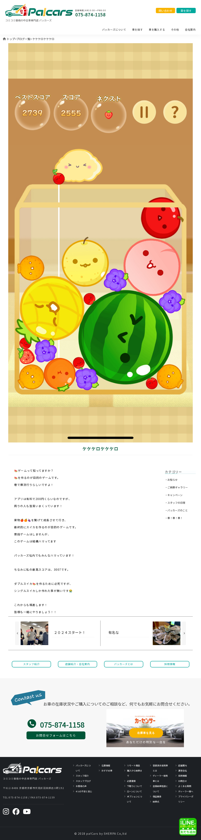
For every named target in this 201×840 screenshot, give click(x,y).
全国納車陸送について (160, 788)
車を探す (137, 29)
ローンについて (134, 791)
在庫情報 (105, 765)
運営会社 (182, 770)
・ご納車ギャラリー (176, 487)
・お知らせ (171, 480)
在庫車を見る (146, 733)
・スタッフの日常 (175, 503)
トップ (11, 39)
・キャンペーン (174, 495)
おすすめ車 (106, 770)
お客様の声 (81, 786)
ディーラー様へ (185, 791)
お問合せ (182, 780)
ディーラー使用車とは (160, 778)
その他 (175, 29)
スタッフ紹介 (82, 775)
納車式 (156, 801)
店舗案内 (182, 765)
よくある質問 (184, 786)
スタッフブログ (83, 780)
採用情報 (182, 775)
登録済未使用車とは (160, 768)
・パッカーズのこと (176, 510)
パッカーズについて (114, 29)
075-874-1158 (90, 14)
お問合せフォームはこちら (56, 735)
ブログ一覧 (23, 39)
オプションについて (134, 799)
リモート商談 (133, 765)
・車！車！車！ (174, 518)
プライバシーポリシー (185, 799)
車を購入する (157, 29)
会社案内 (190, 29)
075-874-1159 (45, 797)
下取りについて (134, 786)
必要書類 (131, 780)
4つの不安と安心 (84, 791)
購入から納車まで (134, 773)
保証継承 (157, 796)
